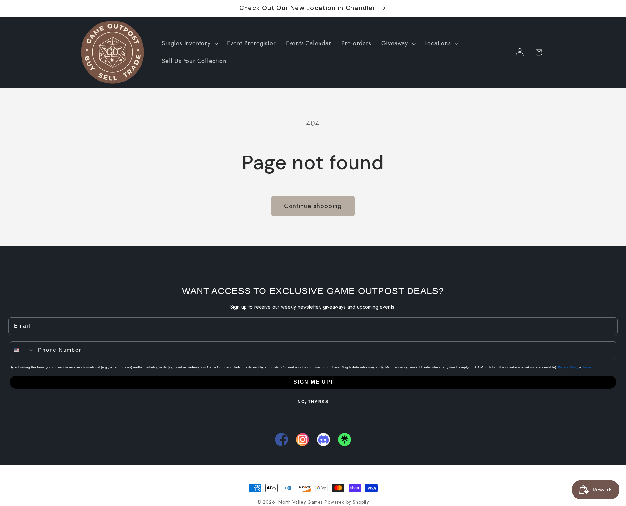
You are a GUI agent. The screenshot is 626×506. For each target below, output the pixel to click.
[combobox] (22, 350)
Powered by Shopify (347, 502)
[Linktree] (344, 439)
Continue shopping (313, 205)
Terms (587, 367)
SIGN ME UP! (313, 382)
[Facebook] (281, 439)
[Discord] (323, 439)
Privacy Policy (568, 367)
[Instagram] (302, 439)
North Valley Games (300, 502)
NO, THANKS (313, 401)
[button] (189, 43)
